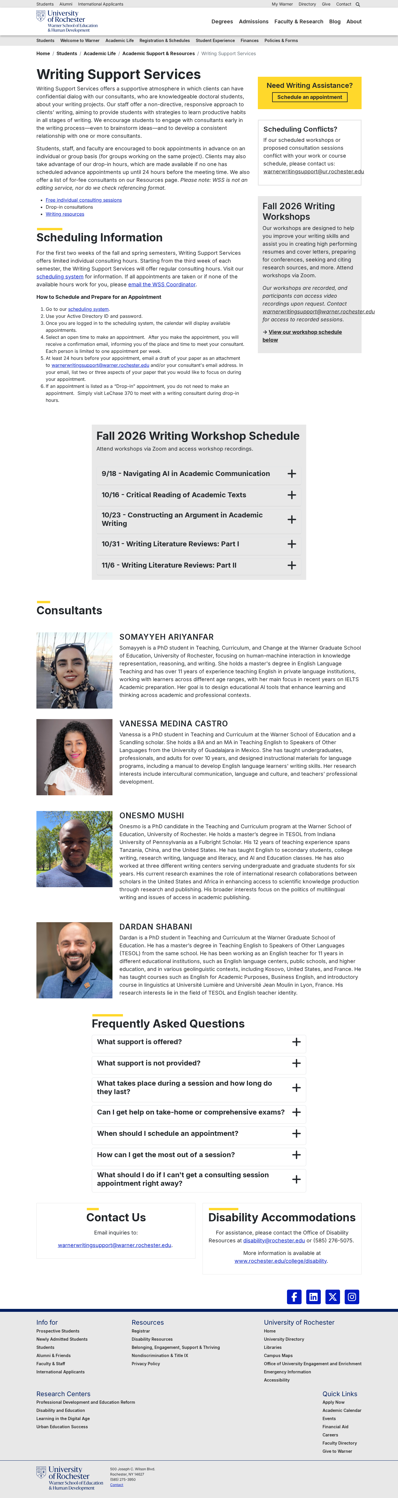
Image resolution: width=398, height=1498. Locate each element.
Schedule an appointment (309, 97)
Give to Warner (337, 1451)
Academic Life (100, 53)
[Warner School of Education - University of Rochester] (67, 21)
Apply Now (334, 1402)
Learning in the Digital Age (63, 1418)
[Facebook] (294, 1297)
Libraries (273, 1347)
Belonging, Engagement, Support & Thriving (176, 1347)
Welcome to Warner (80, 40)
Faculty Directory (340, 1443)
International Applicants (100, 3)
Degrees (222, 21)
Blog (335, 21)
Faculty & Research (298, 21)
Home (43, 53)
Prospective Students (58, 1330)
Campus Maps (278, 1355)
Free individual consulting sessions (84, 200)
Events (329, 1418)
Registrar (141, 1330)
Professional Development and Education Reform (85, 1402)
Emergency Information (287, 1371)
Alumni (65, 3)
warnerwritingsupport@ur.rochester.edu (313, 171)
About (354, 21)
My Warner (282, 3)
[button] (359, 4)
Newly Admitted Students (62, 1339)
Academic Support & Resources (158, 53)
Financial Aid (335, 1426)
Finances (250, 40)
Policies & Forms (281, 40)
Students (45, 3)
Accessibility (277, 1379)
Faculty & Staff (50, 1363)
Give (326, 3)
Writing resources (65, 214)
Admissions (254, 21)
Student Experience (215, 40)
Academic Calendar (342, 1410)
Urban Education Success (62, 1426)
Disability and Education (60, 1410)
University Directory (284, 1339)
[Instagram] (352, 1297)
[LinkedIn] (313, 1297)
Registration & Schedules (165, 40)
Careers (330, 1434)
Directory (307, 3)
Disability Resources (152, 1339)
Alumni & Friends (53, 1355)
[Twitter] (332, 1297)
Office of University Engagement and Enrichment (313, 1363)
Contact (343, 3)
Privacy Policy (146, 1363)
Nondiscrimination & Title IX (160, 1355)
